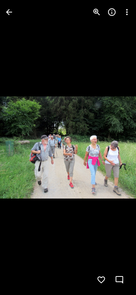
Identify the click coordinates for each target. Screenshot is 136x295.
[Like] (101, 279)
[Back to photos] (9, 12)
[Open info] (111, 12)
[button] (21, 147)
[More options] (126, 12)
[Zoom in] (96, 12)
